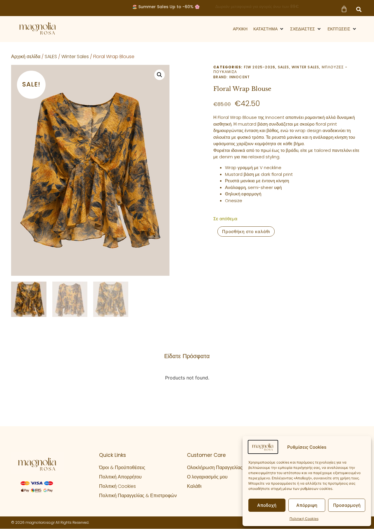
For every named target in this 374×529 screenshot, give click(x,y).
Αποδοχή (266, 505)
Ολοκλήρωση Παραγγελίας (215, 467)
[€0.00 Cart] (343, 9)
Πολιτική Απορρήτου (120, 477)
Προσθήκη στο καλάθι (246, 231)
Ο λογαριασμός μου (207, 477)
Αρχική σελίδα (25, 56)
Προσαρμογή (347, 505)
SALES (51, 56)
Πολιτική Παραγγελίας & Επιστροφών (138, 495)
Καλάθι (194, 486)
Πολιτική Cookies (304, 518)
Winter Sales (75, 56)
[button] (358, 9)
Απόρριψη (306, 505)
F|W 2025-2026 (260, 67)
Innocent (239, 76)
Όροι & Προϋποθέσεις (122, 467)
